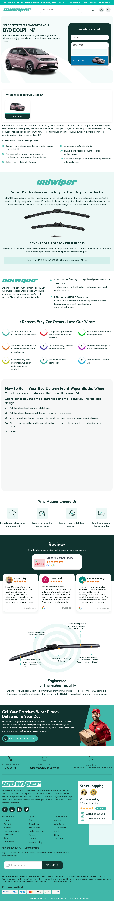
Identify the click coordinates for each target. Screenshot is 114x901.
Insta (12, 809)
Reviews (7, 827)
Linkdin (19, 809)
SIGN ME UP (52, 865)
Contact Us (34, 838)
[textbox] (89, 52)
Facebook (5, 809)
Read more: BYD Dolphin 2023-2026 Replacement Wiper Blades (57, 260)
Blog (6, 838)
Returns (32, 835)
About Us (8, 824)
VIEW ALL (101, 808)
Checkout (34, 824)
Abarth (57, 820)
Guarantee (9, 841)
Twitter (26, 809)
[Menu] (93, 10)
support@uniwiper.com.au (45, 767)
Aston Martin (60, 827)
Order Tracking (36, 831)
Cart (108, 9)
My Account (101, 9)
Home (7, 820)
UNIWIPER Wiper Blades (60, 557)
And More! (59, 838)
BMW (56, 835)
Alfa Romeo (60, 824)
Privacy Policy (35, 842)
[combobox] (90, 37)
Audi (56, 831)
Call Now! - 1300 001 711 (22, 738)
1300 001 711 (10, 767)
